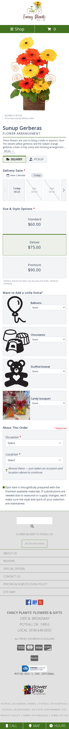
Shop (19, 29)
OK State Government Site (49, 709)
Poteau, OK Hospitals (53, 703)
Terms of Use (59, 715)
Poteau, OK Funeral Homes (18, 703)
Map (35, 725)
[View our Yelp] (40, 604)
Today (37, 175)
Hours (59, 725)
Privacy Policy (10, 715)
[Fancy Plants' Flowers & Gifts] (34, 20)
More (7, 151)
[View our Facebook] (28, 604)
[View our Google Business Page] (34, 604)
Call (12, 725)
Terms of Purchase (35, 715)
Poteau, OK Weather (16, 709)
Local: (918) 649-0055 (34, 630)
